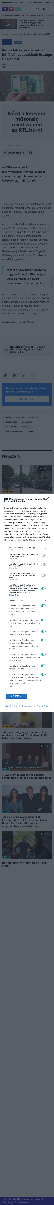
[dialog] (27, 602)
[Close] (48, 499)
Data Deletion (11, 706)
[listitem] (27, 549)
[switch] (43, 555)
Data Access (27, 706)
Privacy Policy (43, 706)
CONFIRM (16, 696)
